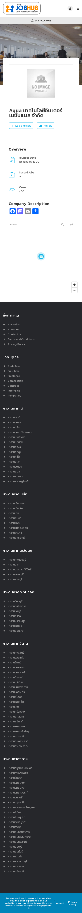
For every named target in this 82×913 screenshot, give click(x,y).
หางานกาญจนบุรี (17, 560)
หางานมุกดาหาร (16, 692)
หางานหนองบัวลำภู (18, 731)
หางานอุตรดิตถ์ (16, 538)
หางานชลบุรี (14, 611)
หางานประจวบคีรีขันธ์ (19, 570)
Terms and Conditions (21, 339)
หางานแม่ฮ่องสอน (18, 528)
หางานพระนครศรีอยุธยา (21, 807)
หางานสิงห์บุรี (15, 852)
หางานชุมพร (14, 422)
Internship (14, 391)
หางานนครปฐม (16, 788)
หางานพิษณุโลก (16, 817)
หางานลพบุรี (15, 827)
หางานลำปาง (15, 533)
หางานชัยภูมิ (14, 663)
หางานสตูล (14, 472)
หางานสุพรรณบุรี (17, 861)
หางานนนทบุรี (15, 798)
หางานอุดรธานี (16, 736)
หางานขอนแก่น (16, 658)
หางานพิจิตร (14, 812)
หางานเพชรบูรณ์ (17, 822)
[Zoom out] (74, 290)
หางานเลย (13, 707)
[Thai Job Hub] (22, 8)
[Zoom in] (74, 284)
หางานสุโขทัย (15, 857)
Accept (60, 903)
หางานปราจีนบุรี (16, 621)
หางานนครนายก (16, 783)
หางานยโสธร (15, 697)
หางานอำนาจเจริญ (18, 746)
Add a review (22, 125)
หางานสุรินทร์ (15, 722)
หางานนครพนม (16, 667)
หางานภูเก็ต (14, 457)
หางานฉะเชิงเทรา (17, 606)
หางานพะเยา (14, 518)
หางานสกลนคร (16, 717)
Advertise (13, 325)
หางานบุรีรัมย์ (15, 682)
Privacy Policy (16, 344)
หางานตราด (14, 616)
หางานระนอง (15, 467)
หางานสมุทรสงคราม (19, 837)
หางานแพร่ (14, 523)
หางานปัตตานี (15, 442)
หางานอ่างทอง (16, 866)
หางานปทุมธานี (16, 802)
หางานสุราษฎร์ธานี (18, 481)
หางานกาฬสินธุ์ (16, 653)
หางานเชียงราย (16, 503)
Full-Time (13, 371)
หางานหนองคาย (17, 726)
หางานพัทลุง (14, 452)
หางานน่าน (13, 513)
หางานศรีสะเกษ (16, 712)
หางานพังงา (14, 447)
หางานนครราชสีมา (18, 672)
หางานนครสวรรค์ (17, 793)
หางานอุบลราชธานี (18, 741)
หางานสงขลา (15, 477)
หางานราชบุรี (15, 579)
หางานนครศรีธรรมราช (20, 432)
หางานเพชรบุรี (16, 574)
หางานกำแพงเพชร (18, 773)
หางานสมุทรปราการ (19, 832)
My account (43, 20)
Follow (47, 125)
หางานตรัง (13, 427)
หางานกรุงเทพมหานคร (20, 768)
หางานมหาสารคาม (18, 687)
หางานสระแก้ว (15, 631)
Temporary (14, 396)
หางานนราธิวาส (16, 437)
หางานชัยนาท (15, 778)
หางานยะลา (14, 462)
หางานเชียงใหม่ (16, 508)
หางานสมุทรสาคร (17, 842)
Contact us (14, 334)
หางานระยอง (15, 626)
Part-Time (14, 366)
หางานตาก (13, 565)
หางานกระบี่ (14, 418)
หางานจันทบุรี (15, 601)
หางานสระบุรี (15, 847)
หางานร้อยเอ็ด (16, 702)
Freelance (14, 376)
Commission (15, 381)
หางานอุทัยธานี (16, 871)
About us (13, 329)
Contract (13, 386)
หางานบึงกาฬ (15, 677)
